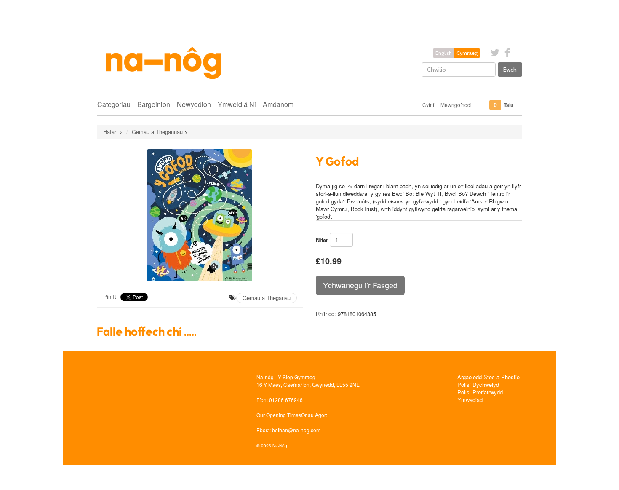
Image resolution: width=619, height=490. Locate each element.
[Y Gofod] (200, 215)
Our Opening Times (278, 414)
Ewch (510, 69)
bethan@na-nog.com (296, 430)
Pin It (109, 296)
